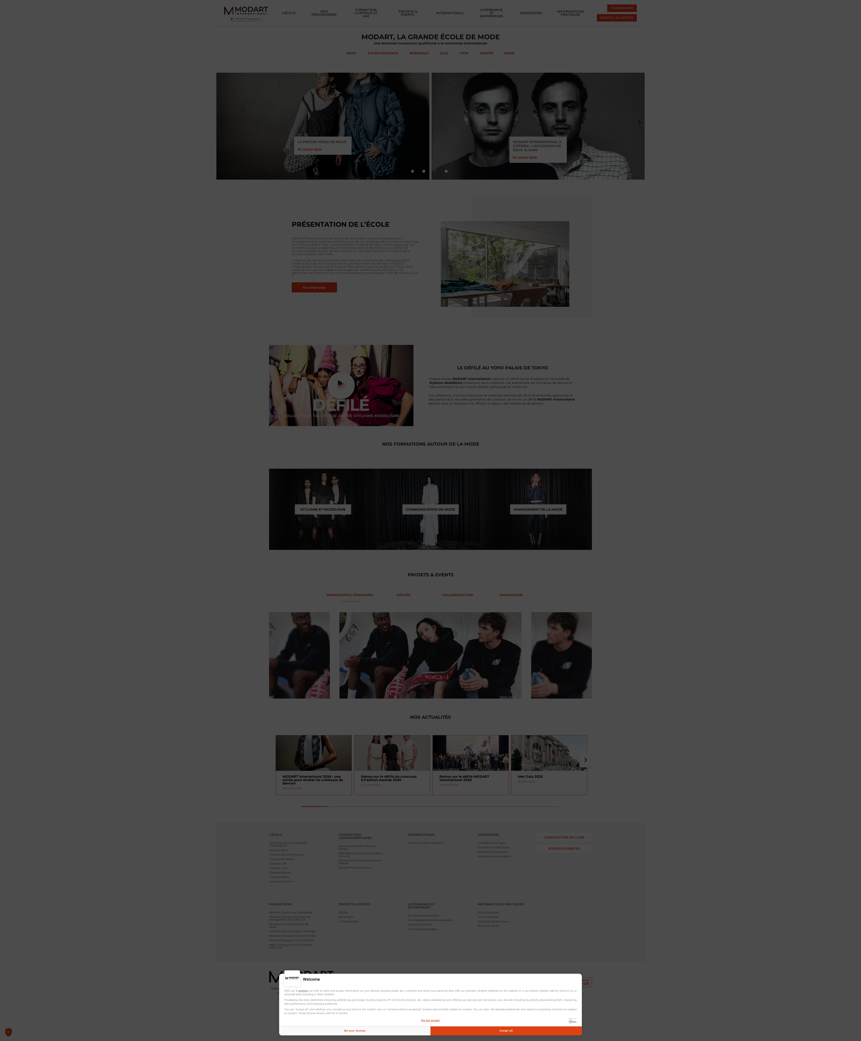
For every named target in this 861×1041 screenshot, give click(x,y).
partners (303, 990)
